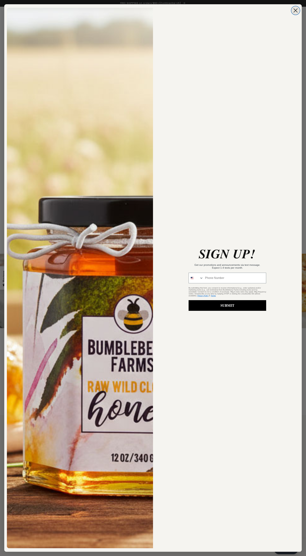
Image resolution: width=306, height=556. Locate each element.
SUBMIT (227, 305)
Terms (213, 296)
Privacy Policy (203, 296)
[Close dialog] (295, 10)
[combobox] (196, 278)
